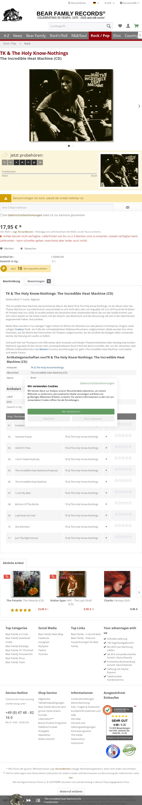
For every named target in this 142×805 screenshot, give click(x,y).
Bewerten (30, 248)
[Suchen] (109, 26)
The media (76, 735)
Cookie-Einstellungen (82, 699)
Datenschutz (78, 739)
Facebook (43, 638)
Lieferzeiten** (46, 718)
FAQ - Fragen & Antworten (85, 706)
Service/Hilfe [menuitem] (129, 3)
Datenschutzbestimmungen (25, 215)
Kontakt (42, 715)
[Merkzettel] (120, 26)
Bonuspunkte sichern (35, 268)
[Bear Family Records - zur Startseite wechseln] (12, 15)
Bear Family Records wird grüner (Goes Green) (52, 709)
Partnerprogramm (81, 731)
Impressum (77, 743)
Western (44, 349)
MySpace (43, 646)
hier (71, 777)
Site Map (76, 718)
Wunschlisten (78, 3)
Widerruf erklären (71, 791)
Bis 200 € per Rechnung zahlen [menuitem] (120, 648)
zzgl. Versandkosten (23, 231)
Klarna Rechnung (80, 702)
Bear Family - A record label (86, 634)
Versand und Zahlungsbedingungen (83, 725)
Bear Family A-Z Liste (17, 634)
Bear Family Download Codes (18, 640)
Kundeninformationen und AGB (86, 713)
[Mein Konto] (128, 26)
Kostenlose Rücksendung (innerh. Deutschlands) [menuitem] (121, 663)
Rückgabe (43, 731)
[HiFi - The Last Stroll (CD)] (71, 584)
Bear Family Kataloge (17, 646)
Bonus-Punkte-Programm (52, 723)
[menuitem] (81, 26)
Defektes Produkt (48, 727)
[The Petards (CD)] (25, 584)
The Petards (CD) (25, 600)
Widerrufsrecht (46, 739)
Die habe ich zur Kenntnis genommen (44, 215)
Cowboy (19, 329)
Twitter (42, 650)
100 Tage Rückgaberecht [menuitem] (120, 642)
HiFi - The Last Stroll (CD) (71, 602)
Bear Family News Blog (50, 634)
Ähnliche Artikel (13, 563)
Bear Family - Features (83, 638)
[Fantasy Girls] (117, 584)
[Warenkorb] (136, 26)
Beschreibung (11, 281)
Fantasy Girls (117, 600)
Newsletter (44, 735)
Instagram (44, 642)
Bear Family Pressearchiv (19, 654)
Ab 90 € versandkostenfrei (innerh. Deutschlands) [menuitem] (121, 656)
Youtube (43, 654)
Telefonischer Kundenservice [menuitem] (115, 678)
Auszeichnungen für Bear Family (84, 644)
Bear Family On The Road (19, 650)
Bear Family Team (15, 662)
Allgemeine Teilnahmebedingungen (51, 701)
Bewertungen (39, 281)
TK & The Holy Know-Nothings (34, 53)
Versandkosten (63, 768)
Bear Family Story (15, 658)
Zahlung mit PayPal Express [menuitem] (117, 670)
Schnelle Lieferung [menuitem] (117, 638)
